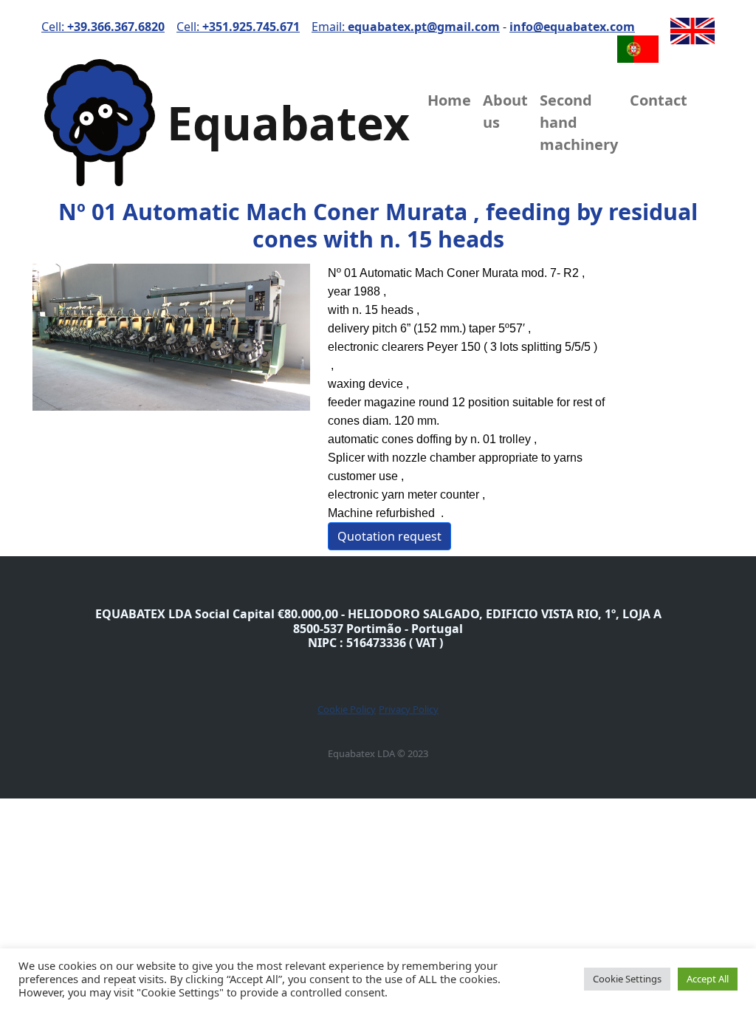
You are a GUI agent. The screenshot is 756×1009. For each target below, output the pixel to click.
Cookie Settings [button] (627, 978)
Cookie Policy (346, 709)
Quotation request (389, 536)
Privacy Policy (409, 709)
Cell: (103, 26)
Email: (406, 26)
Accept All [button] (708, 978)
